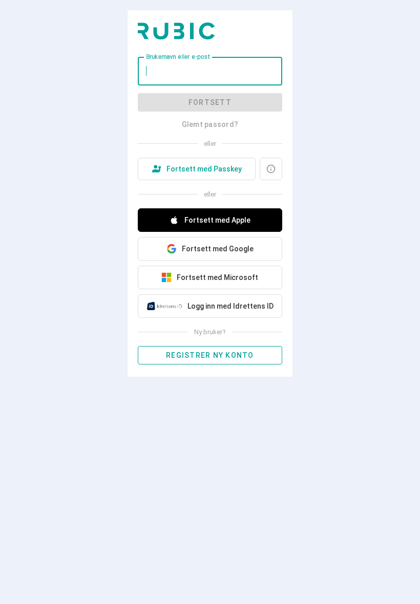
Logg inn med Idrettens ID (230, 306)
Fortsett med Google (218, 249)
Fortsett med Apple (217, 220)
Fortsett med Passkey (204, 169)
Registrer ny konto (210, 355)
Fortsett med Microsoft (217, 277)
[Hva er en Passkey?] (271, 169)
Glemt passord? (210, 124)
